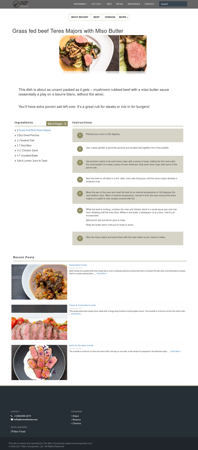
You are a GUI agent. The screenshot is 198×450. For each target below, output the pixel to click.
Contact (150, 3)
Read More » (102, 273)
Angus (75, 415)
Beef (96, 17)
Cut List (96, 3)
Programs (79, 3)
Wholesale (134, 3)
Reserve (76, 419)
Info (109, 3)
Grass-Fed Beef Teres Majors (35, 130)
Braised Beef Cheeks (78, 265)
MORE (123, 17)
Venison (110, 17)
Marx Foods (19, 431)
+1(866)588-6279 (22, 415)
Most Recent (79, 17)
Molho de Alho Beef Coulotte (81, 345)
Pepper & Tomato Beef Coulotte (82, 305)
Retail (119, 3)
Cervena (76, 423)
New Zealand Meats (20, 5)
